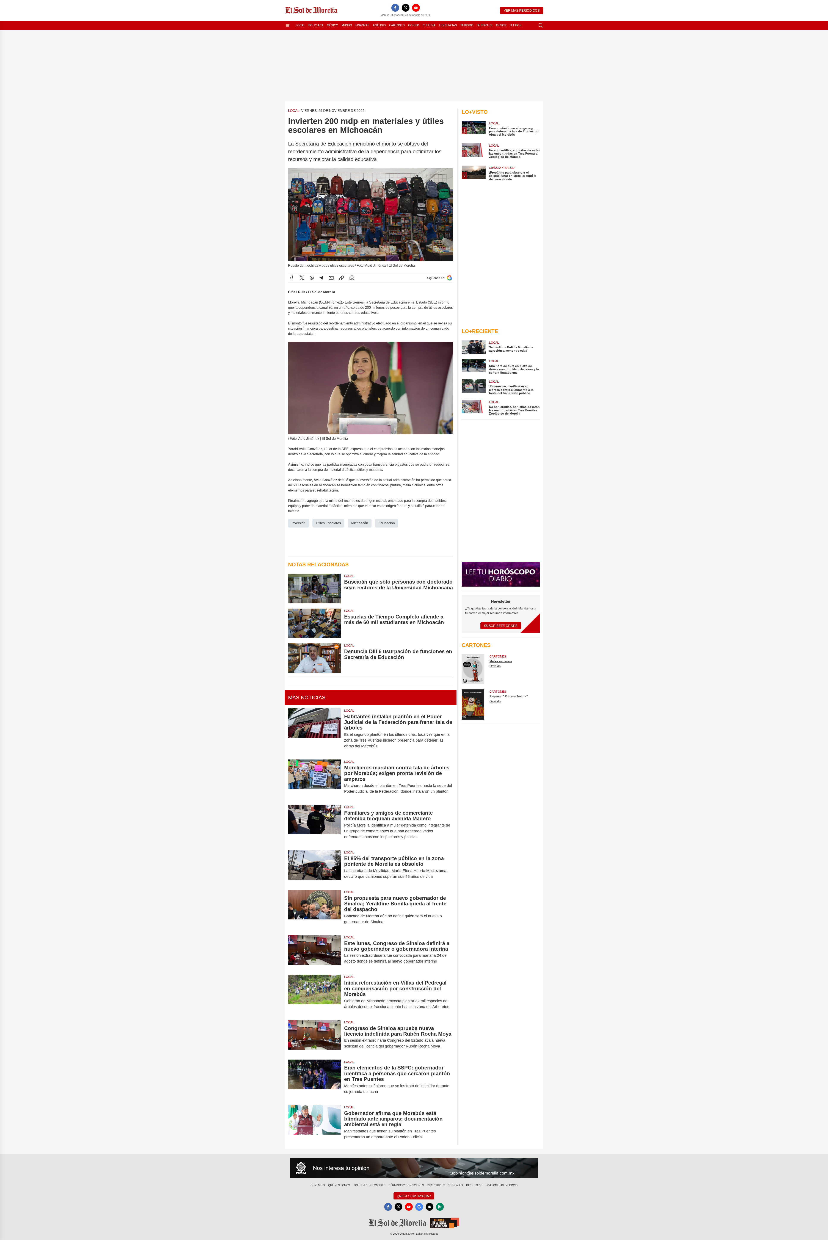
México (332, 25)
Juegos (515, 25)
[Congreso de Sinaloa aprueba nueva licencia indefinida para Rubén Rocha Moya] (314, 1037)
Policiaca (315, 25)
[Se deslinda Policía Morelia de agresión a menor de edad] (473, 347)
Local (300, 25)
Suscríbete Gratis (501, 626)
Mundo (347, 25)
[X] (405, 8)
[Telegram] (321, 277)
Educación (386, 523)
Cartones (397, 25)
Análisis (379, 25)
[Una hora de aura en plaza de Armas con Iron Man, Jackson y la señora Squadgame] (473, 366)
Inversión (299, 523)
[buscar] (540, 25)
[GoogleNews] (419, 1207)
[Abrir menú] (288, 25)
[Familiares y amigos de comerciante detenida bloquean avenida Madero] (314, 825)
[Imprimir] (351, 277)
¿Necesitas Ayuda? (414, 1196)
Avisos (501, 25)
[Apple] (429, 1207)
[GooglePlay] (440, 1207)
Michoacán (359, 523)
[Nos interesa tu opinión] (414, 1168)
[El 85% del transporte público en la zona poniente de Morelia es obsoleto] (314, 867)
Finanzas (362, 25)
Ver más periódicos (522, 10)
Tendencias (448, 25)
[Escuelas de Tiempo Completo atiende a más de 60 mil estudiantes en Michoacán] (314, 623)
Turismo (466, 25)
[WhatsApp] (312, 277)
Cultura (429, 25)
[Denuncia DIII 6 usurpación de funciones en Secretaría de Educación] (314, 658)
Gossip (413, 25)
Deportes (484, 25)
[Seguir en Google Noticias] (449, 278)
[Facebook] (395, 8)
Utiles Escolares (328, 523)
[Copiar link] (341, 277)
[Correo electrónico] (331, 277)
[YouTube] (416, 8)
